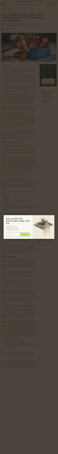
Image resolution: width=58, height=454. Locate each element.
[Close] (52, 217)
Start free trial (24, 234)
